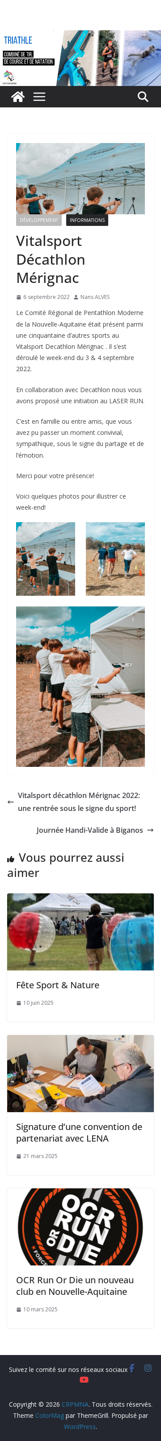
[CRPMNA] (80, 36)
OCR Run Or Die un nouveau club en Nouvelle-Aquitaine (75, 1286)
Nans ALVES (95, 297)
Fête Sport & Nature (57, 985)
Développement (39, 220)
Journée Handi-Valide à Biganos (90, 830)
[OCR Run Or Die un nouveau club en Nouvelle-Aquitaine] (80, 1194)
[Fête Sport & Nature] (80, 900)
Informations (87, 220)
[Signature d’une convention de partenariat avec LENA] (80, 1041)
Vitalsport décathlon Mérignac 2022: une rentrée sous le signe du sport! (79, 801)
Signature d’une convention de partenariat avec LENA (79, 1132)
